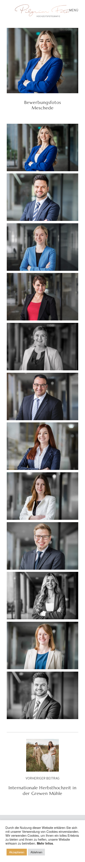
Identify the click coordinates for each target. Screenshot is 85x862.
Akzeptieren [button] (16, 852)
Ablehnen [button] (36, 852)
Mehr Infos (45, 843)
